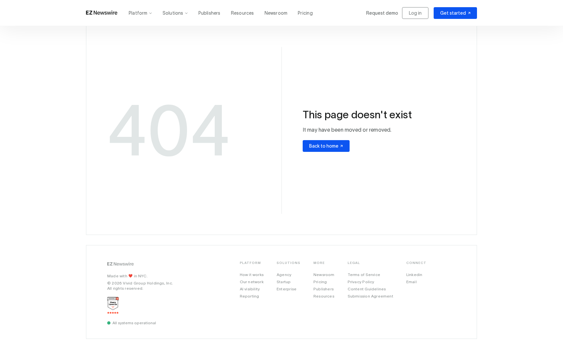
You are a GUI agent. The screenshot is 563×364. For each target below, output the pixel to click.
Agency (284, 274)
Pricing (305, 13)
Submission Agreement (370, 296)
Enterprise (286, 289)
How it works (252, 274)
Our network (252, 282)
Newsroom (276, 13)
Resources (242, 13)
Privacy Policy (361, 282)
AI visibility (250, 289)
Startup (284, 282)
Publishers (209, 13)
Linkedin (414, 274)
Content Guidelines (367, 289)
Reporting (249, 296)
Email (411, 282)
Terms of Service (364, 274)
